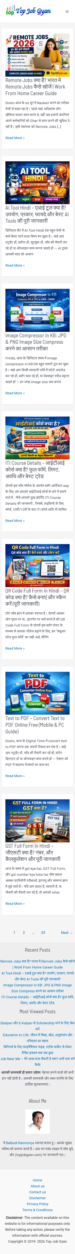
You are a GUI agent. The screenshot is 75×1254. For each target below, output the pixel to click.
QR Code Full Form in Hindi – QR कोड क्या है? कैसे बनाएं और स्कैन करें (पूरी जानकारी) (37, 597)
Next (67, 932)
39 (43, 932)
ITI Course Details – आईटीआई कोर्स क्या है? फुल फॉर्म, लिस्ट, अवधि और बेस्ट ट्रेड (35, 469)
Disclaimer (37, 1198)
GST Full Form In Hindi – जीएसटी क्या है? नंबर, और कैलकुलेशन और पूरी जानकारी (32, 852)
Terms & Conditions (37, 1210)
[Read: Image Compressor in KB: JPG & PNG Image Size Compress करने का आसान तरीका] (37, 310)
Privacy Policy (37, 1204)
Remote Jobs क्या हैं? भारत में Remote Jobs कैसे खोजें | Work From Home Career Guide (35, 86)
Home (37, 1180)
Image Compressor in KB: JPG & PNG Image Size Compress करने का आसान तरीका (35, 341)
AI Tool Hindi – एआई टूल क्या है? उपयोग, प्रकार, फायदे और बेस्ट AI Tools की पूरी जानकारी (37, 214)
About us (37, 1186)
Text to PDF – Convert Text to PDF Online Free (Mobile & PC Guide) (35, 724)
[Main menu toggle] (67, 11)
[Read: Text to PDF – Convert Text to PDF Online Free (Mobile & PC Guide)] (37, 693)
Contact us (37, 1192)
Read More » (15, 138)
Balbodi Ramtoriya (20, 1143)
